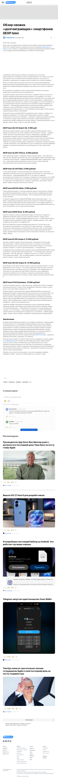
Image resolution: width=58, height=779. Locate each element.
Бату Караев (13, 409)
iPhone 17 (5, 750)
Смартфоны (19, 751)
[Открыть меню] (3, 2)
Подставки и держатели (22, 763)
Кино (31, 759)
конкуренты (11, 382)
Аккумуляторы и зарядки (22, 749)
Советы (44, 746)
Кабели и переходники (21, 761)
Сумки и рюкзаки (20, 759)
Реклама (44, 757)
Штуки (18, 758)
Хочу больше (29, 720)
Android (5, 382)
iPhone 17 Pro (6, 752)
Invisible (11, 421)
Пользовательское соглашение (7, 770)
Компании (32, 755)
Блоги (31, 752)
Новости (31, 748)
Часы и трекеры (20, 754)
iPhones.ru (20, 776)
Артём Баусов (8, 533)
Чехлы (18, 756)
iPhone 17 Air (5, 753)
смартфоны (25, 382)
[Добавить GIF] (8, 401)
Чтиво (31, 757)
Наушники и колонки (21, 748)
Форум (31, 753)
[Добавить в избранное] (51, 37)
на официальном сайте (11, 341)
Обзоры (18, 746)
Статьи (31, 746)
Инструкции (45, 748)
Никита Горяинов (8, 590)
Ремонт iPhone (46, 753)
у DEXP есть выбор (40, 335)
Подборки (18, 382)
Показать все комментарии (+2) (29, 429)
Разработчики (46, 751)
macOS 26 (5, 748)
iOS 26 (4, 746)
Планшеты (19, 753)
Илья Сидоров (8, 485)
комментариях (15, 404)
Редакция (45, 756)
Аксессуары (32, 750)
